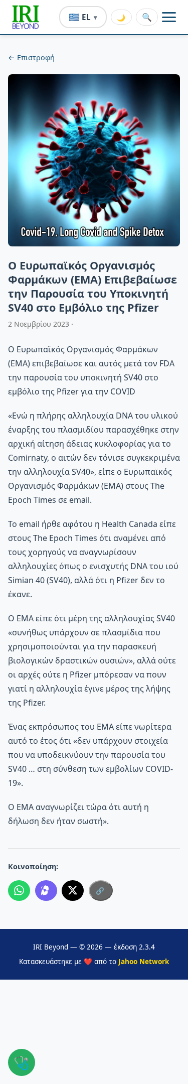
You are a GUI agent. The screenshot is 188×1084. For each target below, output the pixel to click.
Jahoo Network (143, 961)
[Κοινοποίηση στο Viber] (46, 890)
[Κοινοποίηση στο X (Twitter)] (73, 890)
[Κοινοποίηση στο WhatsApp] (19, 890)
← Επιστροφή (31, 57)
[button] (25, 17)
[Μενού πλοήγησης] (169, 17)
